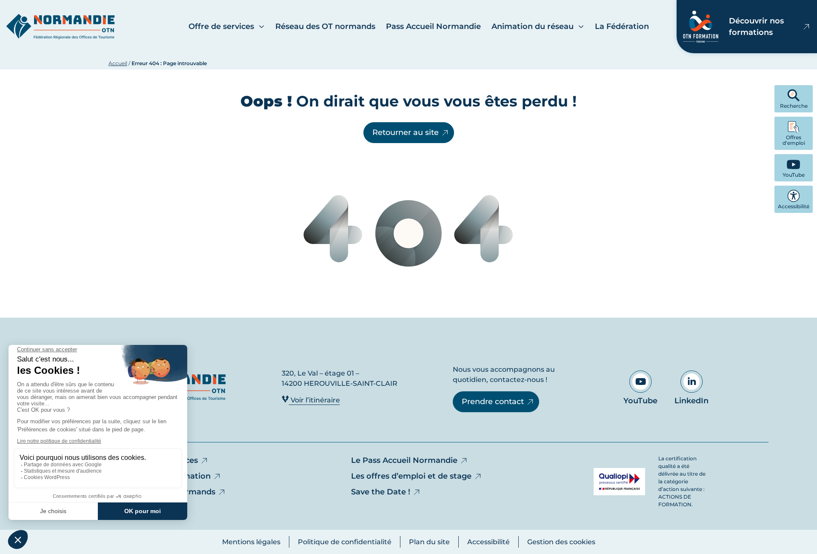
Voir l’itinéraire (314, 400)
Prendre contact (493, 401)
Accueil (118, 63)
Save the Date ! (380, 492)
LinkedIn (691, 400)
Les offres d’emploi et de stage (411, 476)
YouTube (640, 400)
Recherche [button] (794, 106)
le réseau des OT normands (162, 492)
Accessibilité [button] (793, 206)
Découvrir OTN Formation (160, 476)
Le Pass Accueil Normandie (404, 460)
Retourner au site (405, 132)
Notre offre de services (153, 460)
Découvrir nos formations (756, 26)
